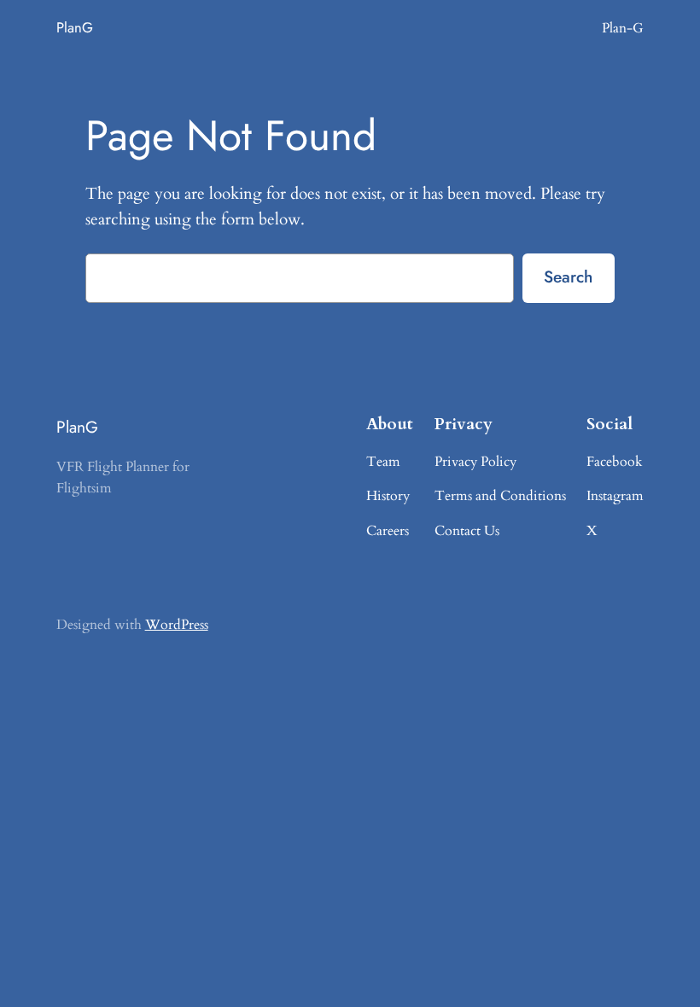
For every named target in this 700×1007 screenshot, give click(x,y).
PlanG (74, 27)
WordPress (176, 624)
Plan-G (623, 28)
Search (568, 276)
